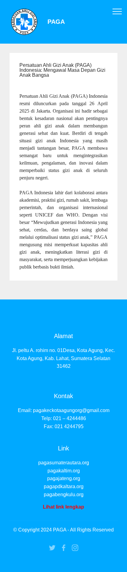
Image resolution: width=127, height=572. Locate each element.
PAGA (56, 22)
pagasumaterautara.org (63, 462)
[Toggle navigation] (117, 11)
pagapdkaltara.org (64, 486)
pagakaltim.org (63, 470)
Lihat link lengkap (63, 507)
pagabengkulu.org (64, 494)
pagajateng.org (63, 478)
